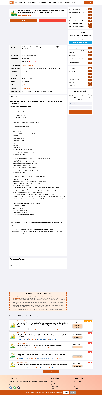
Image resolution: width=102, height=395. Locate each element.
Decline (73, 392)
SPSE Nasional (72, 18)
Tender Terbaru (31, 2)
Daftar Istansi (77, 383)
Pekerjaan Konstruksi (27, 65)
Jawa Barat (72, 71)
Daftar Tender (77, 381)
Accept (66, 392)
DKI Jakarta (72, 68)
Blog (73, 2)
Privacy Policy (54, 383)
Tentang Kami (54, 386)
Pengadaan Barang (74, 62)
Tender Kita (20, 2)
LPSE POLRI (72, 15)
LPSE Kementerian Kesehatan (76, 20)
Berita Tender (52, 2)
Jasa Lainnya (72, 55)
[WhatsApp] (14, 387)
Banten (70, 77)
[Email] (18, 387)
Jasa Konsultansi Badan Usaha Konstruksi (77, 51)
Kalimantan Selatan (74, 79)
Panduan (67, 2)
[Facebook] (10, 387)
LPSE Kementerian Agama (75, 23)
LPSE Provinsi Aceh (24, 15)
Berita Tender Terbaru (79, 384)
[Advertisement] (38, 33)
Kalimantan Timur (73, 85)
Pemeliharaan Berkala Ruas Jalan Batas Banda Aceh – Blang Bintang (39, 345)
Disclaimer (53, 384)
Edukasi (60, 2)
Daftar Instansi (42, 2)
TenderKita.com (16, 298)
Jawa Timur (72, 82)
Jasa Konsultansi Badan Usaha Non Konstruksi (78, 59)
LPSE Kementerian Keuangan (76, 12)
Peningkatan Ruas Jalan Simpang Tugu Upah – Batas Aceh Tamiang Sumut (42, 364)
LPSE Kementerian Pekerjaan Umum (78, 9)
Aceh (23, 20)
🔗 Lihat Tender (26, 85)
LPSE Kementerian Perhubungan (77, 26)
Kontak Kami (88, 2)
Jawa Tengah (72, 74)
